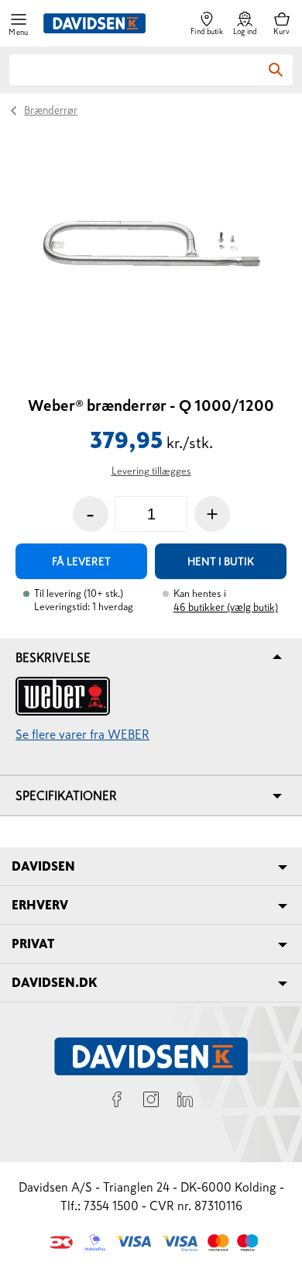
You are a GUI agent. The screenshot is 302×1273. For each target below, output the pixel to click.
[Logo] (94, 23)
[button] (18, 24)
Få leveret (81, 561)
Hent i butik (220, 561)
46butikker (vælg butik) (225, 607)
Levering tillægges (151, 471)
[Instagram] (151, 1102)
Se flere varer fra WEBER (82, 734)
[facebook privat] (117, 1102)
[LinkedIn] (185, 1102)
